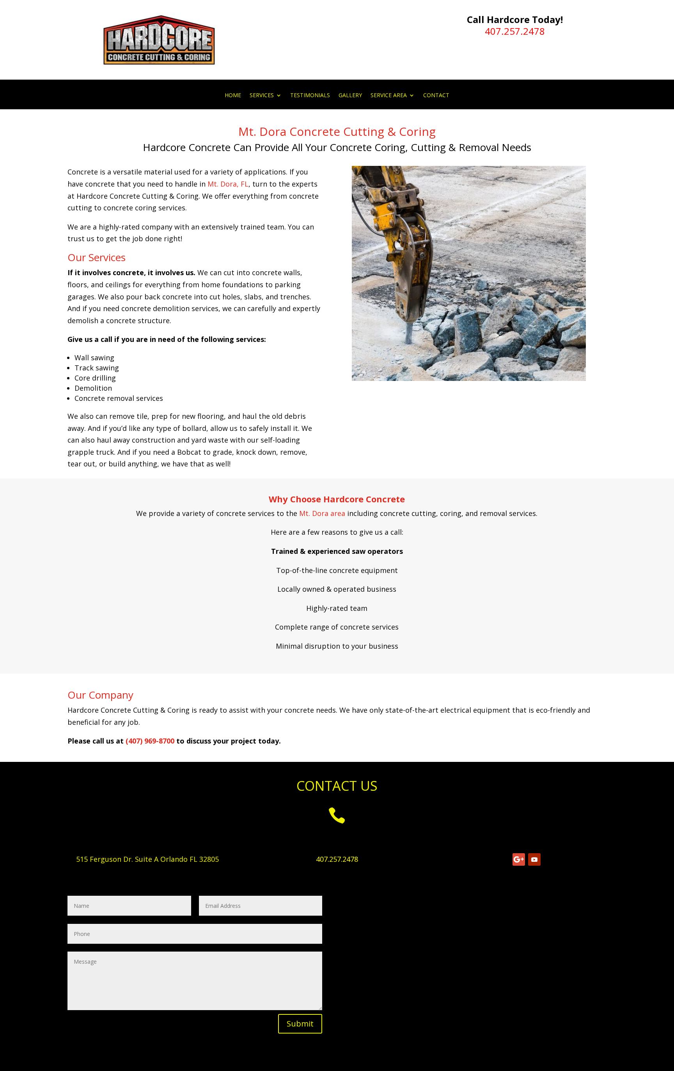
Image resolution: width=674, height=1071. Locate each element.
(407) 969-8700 (150, 740)
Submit (300, 1023)
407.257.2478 (515, 31)
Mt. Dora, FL (228, 184)
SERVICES (262, 96)
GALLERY (350, 96)
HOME (233, 96)
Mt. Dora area (322, 513)
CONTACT (436, 96)
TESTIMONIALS (310, 96)
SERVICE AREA (389, 96)
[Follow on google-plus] (519, 859)
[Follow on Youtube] (534, 859)
